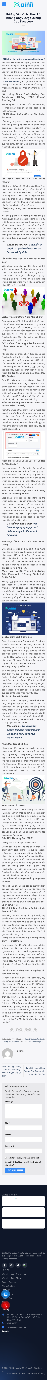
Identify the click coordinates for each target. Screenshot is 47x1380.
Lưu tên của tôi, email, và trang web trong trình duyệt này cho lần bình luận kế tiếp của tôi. (23, 1161)
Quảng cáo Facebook (11, 1042)
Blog (26, 1039)
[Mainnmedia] (23, 4)
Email (8, 1135)
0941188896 (12, 1323)
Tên (7, 1123)
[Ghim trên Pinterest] (30, 1030)
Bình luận (10, 1101)
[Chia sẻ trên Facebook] (17, 1030)
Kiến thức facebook (36, 1039)
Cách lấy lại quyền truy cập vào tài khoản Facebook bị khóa (24, 248)
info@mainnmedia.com (16, 1327)
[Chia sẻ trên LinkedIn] (35, 1030)
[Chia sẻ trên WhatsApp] (12, 1030)
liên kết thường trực (35, 1042)
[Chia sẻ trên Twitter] (21, 1030)
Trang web (9, 1146)
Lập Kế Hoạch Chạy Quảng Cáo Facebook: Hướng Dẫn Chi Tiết (34, 1071)
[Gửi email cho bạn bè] (26, 1030)
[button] (4, 4)
